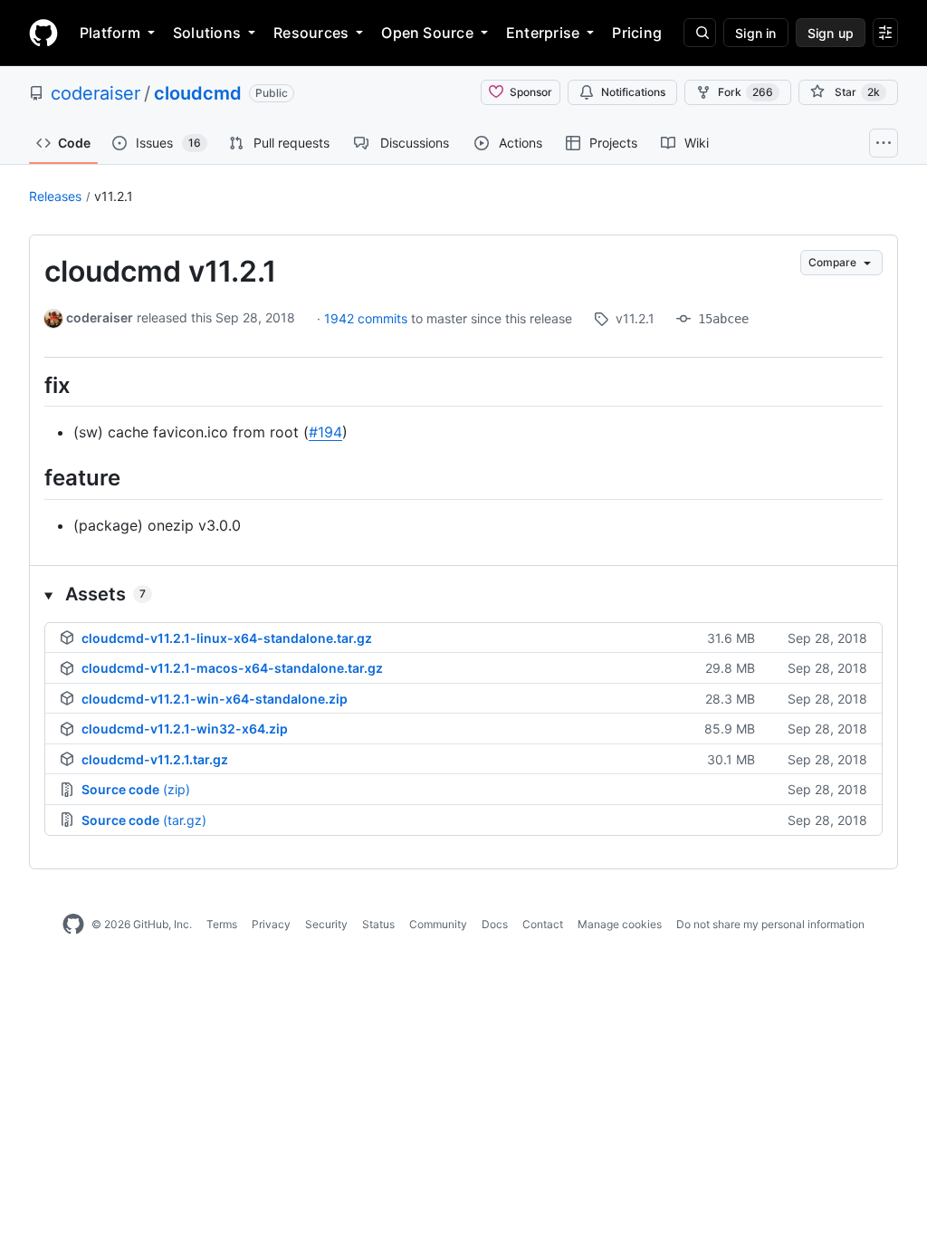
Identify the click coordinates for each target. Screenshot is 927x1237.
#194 (325, 432)
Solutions (207, 33)
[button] (463, 594)
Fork (745, 92)
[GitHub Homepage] (73, 924)
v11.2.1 (113, 196)
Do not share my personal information (770, 924)
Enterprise (542, 33)
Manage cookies (620, 924)
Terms (221, 924)
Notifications (633, 92)
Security (326, 924)
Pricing (637, 33)
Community (438, 924)
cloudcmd (198, 93)
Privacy (271, 924)
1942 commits (367, 318)
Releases (55, 196)
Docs (495, 924)
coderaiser (95, 93)
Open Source (427, 33)
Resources (311, 33)
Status (378, 924)
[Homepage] (43, 32)
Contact (542, 924)
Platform (110, 33)
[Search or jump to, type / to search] (699, 32)
